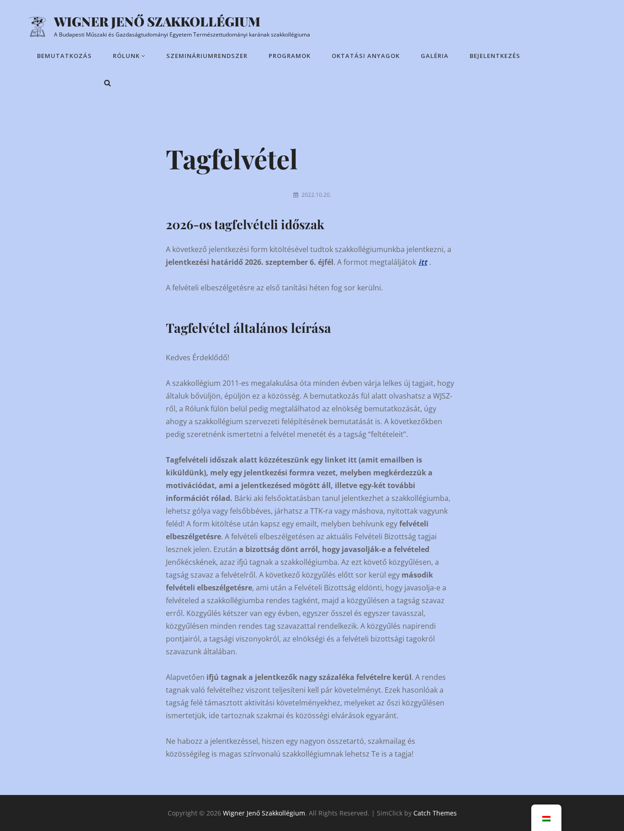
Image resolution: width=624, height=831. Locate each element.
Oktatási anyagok (366, 56)
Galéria (435, 56)
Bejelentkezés (495, 56)
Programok (290, 56)
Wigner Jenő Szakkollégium (157, 21)
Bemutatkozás (64, 56)
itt (422, 262)
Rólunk (126, 56)
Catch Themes (435, 813)
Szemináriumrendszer (207, 56)
